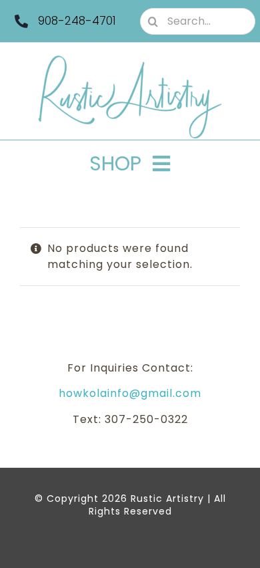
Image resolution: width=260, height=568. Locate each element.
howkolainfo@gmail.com (130, 393)
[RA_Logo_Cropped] (130, 59)
